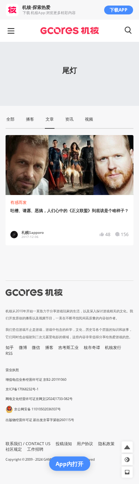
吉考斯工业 (68, 347)
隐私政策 (106, 443)
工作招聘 (35, 449)
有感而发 (18, 202)
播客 (49, 347)
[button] (127, 447)
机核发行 (113, 347)
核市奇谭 (92, 347)
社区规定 (14, 449)
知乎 (10, 347)
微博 (23, 347)
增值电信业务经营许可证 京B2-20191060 (36, 379)
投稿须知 (64, 443)
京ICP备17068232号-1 (22, 389)
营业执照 (12, 369)
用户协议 (85, 443)
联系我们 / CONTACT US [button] (28, 443)
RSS (9, 353)
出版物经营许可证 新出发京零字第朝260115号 (40, 419)
